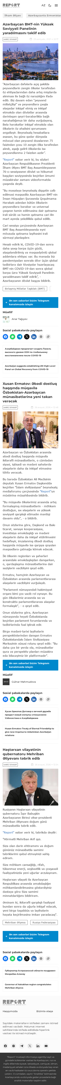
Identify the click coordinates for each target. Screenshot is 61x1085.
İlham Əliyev (13, 15)
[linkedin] (34, 336)
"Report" (8, 159)
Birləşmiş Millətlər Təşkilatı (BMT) (25, 288)
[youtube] (46, 1046)
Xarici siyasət (10, 39)
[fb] (5, 336)
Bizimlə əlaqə (44, 1011)
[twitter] (26, 336)
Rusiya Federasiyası (44, 922)
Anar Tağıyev (19, 319)
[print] (41, 336)
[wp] (12, 336)
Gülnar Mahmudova (24, 681)
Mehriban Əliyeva (15, 922)
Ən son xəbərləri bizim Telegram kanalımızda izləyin (29, 302)
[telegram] (19, 336)
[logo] (11, 5)
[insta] (13, 1046)
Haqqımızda (10, 1011)
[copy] (48, 336)
